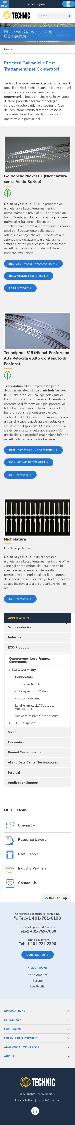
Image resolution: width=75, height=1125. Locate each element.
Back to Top (57, 898)
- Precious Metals (27, 684)
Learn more (19, 288)
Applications (14, 1010)
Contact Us (36, 954)
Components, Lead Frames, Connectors (29, 660)
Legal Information (49, 1100)
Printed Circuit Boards (24, 752)
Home (8, 49)
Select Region (36, 4)
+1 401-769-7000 (40, 931)
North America (37, 975)
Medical (14, 772)
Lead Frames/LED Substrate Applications (34, 707)
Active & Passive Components (36, 716)
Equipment (13, 1029)
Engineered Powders (21, 1038)
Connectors (24, 677)
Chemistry (12, 1020)
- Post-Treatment (27, 698)
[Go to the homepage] (38, 1082)
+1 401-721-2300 (40, 944)
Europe (38, 980)
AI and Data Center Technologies (33, 762)
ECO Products (18, 647)
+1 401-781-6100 (43, 918)
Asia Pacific (37, 986)
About (9, 1056)
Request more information (32, 450)
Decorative (16, 742)
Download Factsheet (27, 275)
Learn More (19, 598)
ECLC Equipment (24, 723)
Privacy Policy (24, 1100)
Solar (12, 732)
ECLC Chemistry (24, 670)
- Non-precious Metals (31, 691)
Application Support (23, 782)
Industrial (15, 637)
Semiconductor (19, 627)
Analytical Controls (21, 1047)
